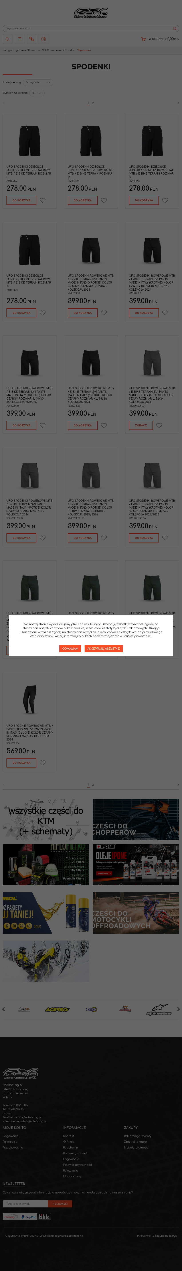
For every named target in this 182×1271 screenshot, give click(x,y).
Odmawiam (70, 648)
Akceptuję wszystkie (103, 648)
